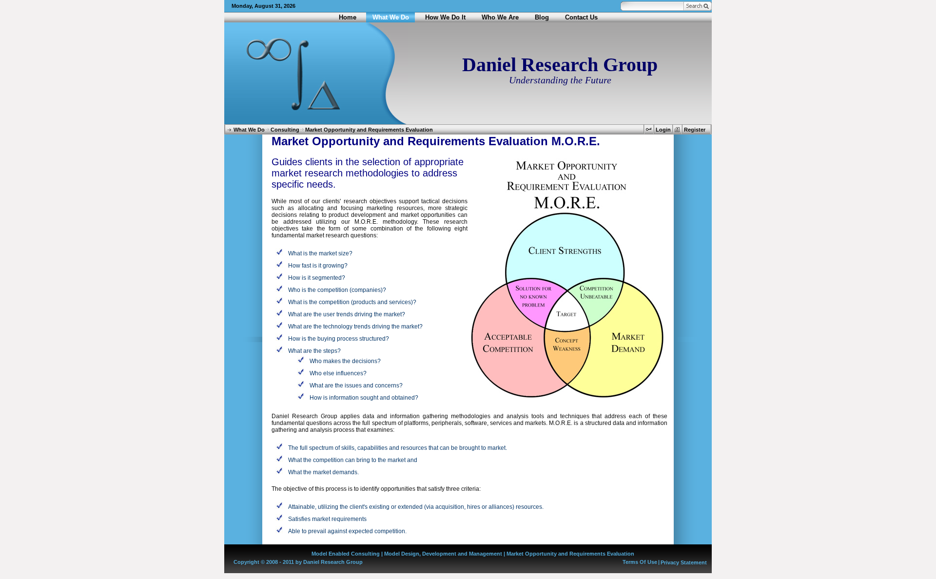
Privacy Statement (684, 562)
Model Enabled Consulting (346, 554)
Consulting (285, 130)
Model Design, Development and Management (443, 554)
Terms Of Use (640, 562)
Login (663, 130)
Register (694, 130)
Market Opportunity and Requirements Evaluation (369, 130)
